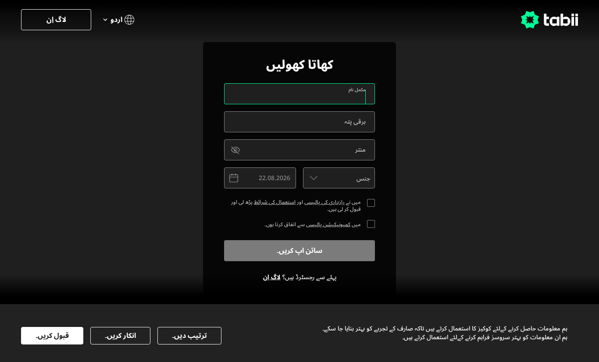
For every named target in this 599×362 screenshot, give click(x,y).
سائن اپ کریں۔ (299, 250)
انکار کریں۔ (120, 335)
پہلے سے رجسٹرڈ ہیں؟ (299, 277)
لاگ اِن (56, 19)
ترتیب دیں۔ (189, 335)
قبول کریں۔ (52, 335)
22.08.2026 (274, 178)
